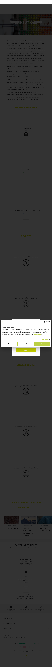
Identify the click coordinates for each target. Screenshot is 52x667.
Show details (45, 339)
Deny (9, 343)
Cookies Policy (37, 334)
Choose (26, 350)
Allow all (42, 343)
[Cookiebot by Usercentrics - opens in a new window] (44, 322)
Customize (25, 343)
